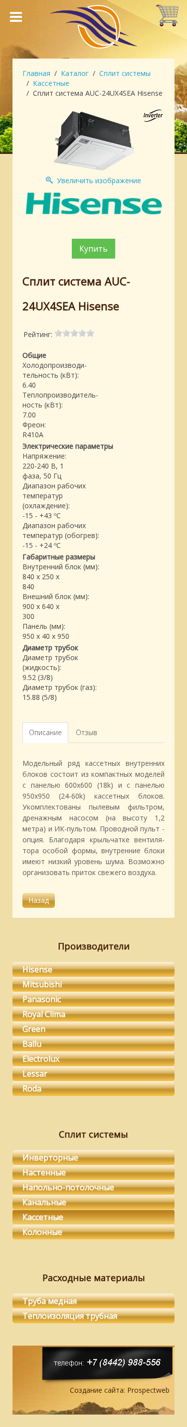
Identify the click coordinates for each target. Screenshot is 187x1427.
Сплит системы (125, 73)
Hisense (37, 969)
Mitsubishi (42, 984)
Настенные (44, 1172)
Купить (93, 248)
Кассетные (51, 83)
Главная (36, 73)
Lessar (34, 1073)
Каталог (75, 73)
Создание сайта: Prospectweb (120, 1390)
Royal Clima (43, 1014)
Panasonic (41, 999)
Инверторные (50, 1157)
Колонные (42, 1231)
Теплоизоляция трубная (69, 1315)
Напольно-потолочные (68, 1187)
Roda (31, 1088)
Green (33, 1028)
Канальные (44, 1202)
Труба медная (49, 1300)
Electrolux (40, 1058)
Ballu (31, 1043)
